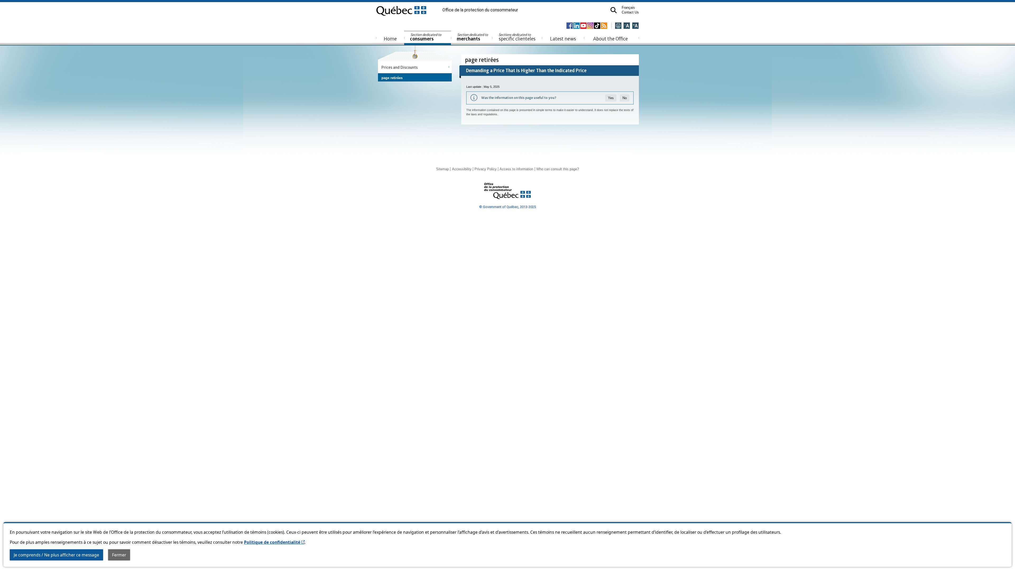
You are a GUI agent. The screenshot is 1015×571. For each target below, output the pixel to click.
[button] (613, 10)
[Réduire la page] (627, 26)
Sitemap (442, 169)
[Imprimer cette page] (618, 26)
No (624, 98)
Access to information (516, 169)
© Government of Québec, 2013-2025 (507, 207)
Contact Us (630, 12)
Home (390, 38)
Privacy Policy (485, 169)
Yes (611, 98)
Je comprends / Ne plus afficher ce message (56, 555)
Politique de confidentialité (274, 542)
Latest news (563, 38)
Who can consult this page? (557, 169)
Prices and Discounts (399, 67)
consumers (426, 37)
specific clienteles (517, 37)
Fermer (119, 555)
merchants (473, 37)
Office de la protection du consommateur (480, 10)
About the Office (610, 38)
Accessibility (462, 169)
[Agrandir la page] (635, 26)
